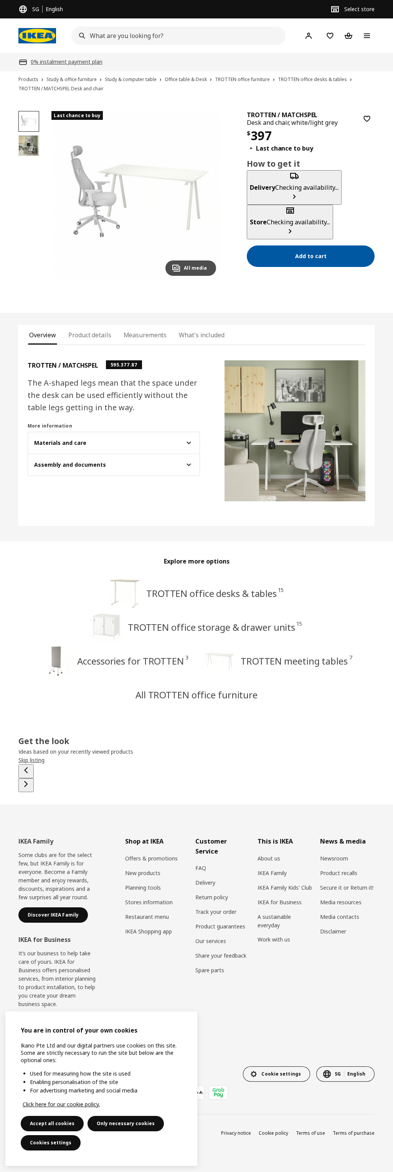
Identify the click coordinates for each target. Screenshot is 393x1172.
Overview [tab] (42, 335)
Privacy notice (236, 1133)
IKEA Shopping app (148, 931)
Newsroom (334, 858)
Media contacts (339, 916)
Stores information (149, 902)
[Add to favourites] (367, 118)
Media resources (341, 902)
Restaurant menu (147, 916)
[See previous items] (26, 771)
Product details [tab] (89, 335)
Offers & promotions (151, 858)
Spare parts (209, 970)
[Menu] (367, 35)
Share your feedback (220, 955)
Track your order (215, 911)
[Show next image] (207, 196)
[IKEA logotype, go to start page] (37, 35)
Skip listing (31, 760)
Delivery (205, 882)
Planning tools (143, 887)
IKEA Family (272, 873)
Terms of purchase (354, 1133)
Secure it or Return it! (346, 887)
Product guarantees (220, 926)
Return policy (211, 897)
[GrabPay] (218, 1092)
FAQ (200, 868)
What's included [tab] (201, 335)
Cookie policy (273, 1133)
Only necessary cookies (126, 1123)
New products (142, 873)
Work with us (274, 939)
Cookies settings (50, 1142)
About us (269, 858)
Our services (210, 941)
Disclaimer (333, 931)
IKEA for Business (280, 902)
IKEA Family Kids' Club (285, 887)
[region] (136, 196)
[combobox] (176, 36)
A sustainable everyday (274, 921)
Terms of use (310, 1133)
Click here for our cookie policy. (61, 1104)
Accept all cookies (52, 1123)
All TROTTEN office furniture (196, 694)
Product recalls (338, 873)
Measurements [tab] (145, 335)
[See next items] (26, 785)
